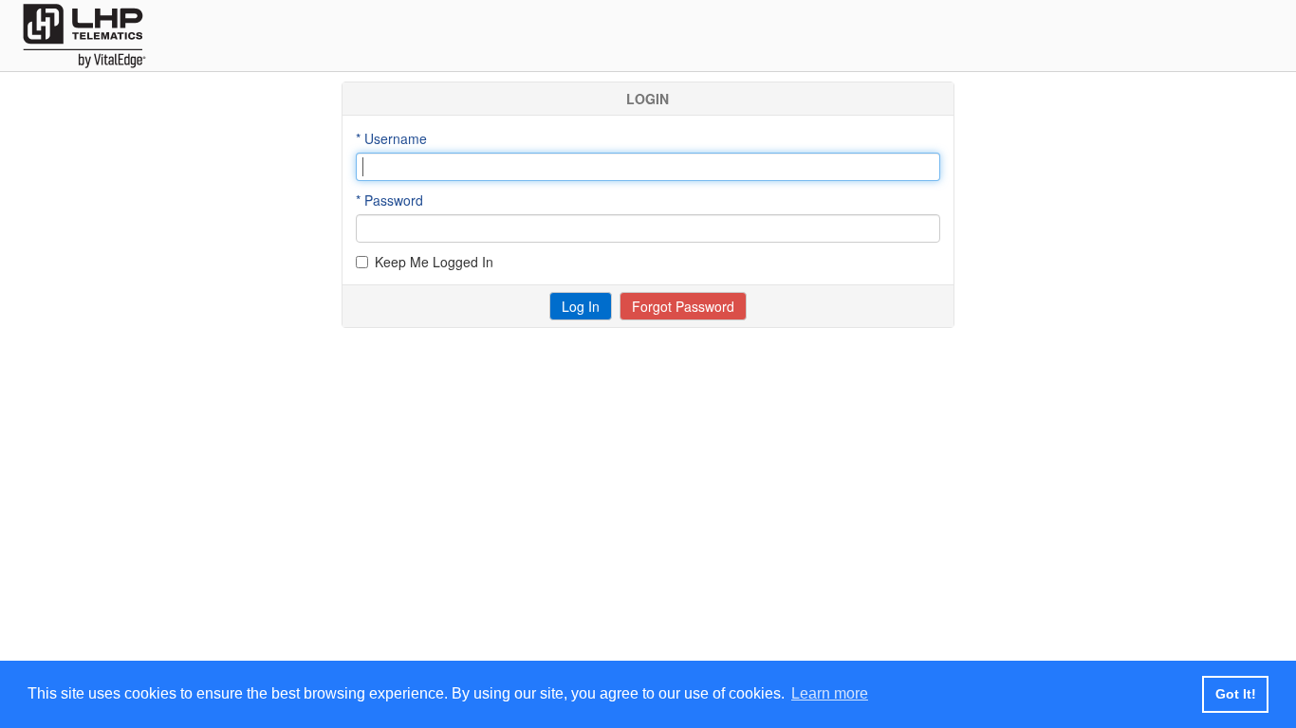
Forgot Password (683, 306)
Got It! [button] (1235, 693)
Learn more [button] (829, 693)
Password (393, 200)
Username (395, 138)
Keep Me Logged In (434, 261)
